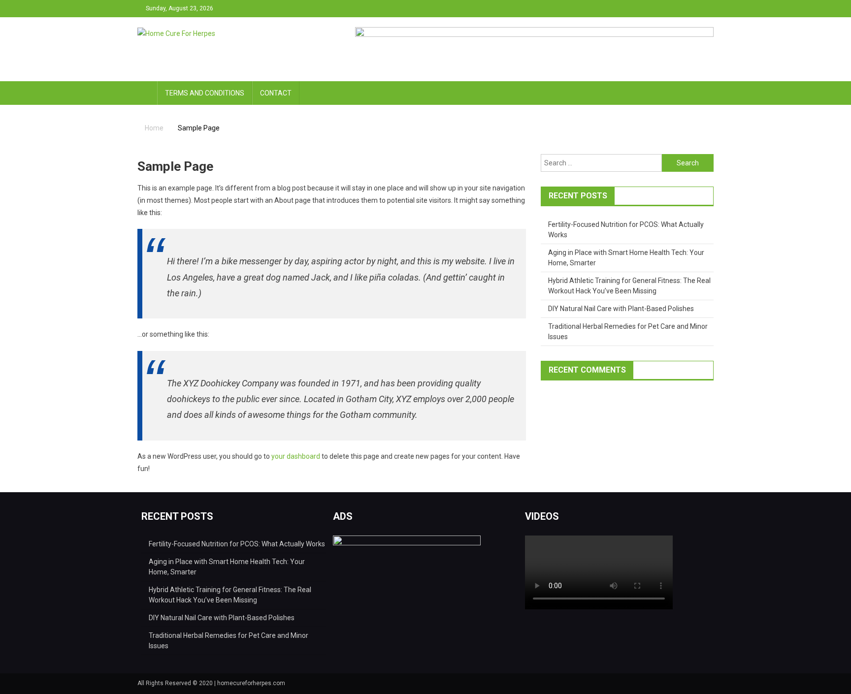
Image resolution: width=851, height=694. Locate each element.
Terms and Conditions (204, 93)
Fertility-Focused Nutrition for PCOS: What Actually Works (237, 544)
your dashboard (295, 456)
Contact (276, 93)
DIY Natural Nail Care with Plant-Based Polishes (621, 309)
